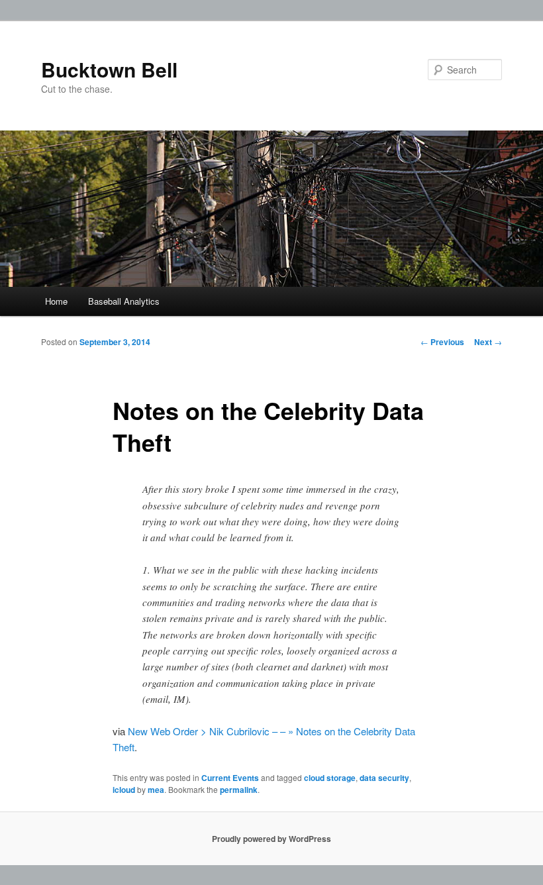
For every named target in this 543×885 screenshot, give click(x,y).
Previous (442, 342)
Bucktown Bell (109, 69)
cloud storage (330, 778)
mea (156, 790)
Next (488, 342)
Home (56, 301)
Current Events (230, 778)
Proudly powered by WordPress (271, 839)
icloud (124, 790)
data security (384, 778)
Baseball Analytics (124, 301)
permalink (239, 790)
